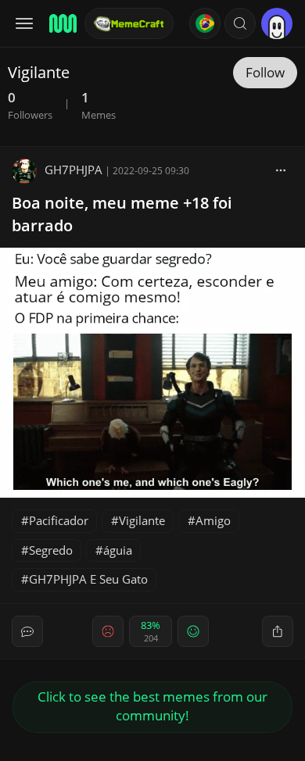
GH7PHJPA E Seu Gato (88, 579)
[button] (240, 23)
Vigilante (142, 520)
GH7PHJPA (73, 169)
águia (117, 550)
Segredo (51, 550)
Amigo (213, 520)
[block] (280, 169)
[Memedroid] (62, 23)
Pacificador (58, 520)
